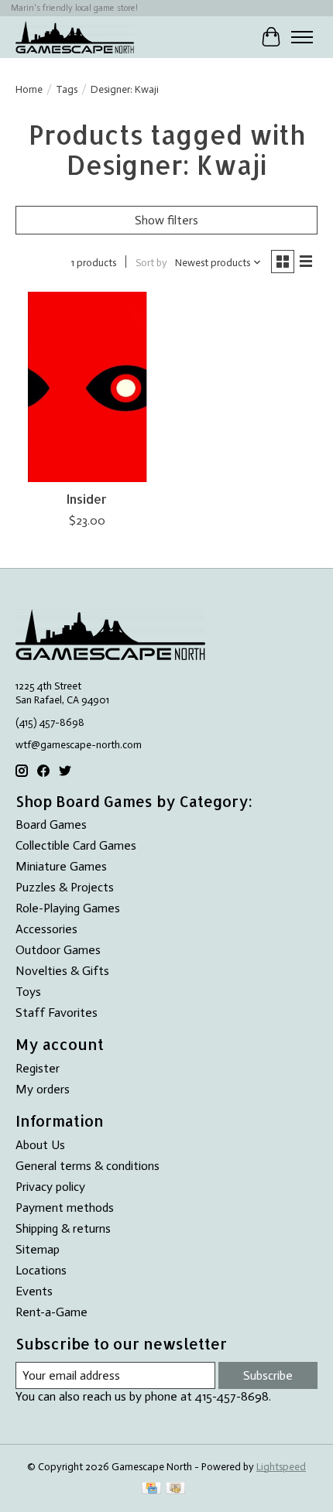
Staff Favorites (56, 1012)
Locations (41, 1270)
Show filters (166, 220)
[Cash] (175, 1489)
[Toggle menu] (302, 37)
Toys (28, 991)
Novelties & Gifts (62, 970)
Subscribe (268, 1375)
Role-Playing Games (67, 908)
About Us (40, 1144)
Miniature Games (61, 866)
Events (34, 1291)
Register (37, 1068)
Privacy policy (50, 1186)
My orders (42, 1089)
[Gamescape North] (74, 37)
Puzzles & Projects (64, 887)
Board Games (51, 824)
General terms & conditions (87, 1165)
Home (29, 89)
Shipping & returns (63, 1228)
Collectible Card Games (75, 845)
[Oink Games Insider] (87, 387)
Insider (87, 499)
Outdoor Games (58, 949)
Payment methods (64, 1207)
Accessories (46, 929)
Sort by (151, 262)
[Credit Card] (151, 1489)
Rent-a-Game (51, 1312)
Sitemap (37, 1249)
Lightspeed (281, 1466)
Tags (66, 89)
